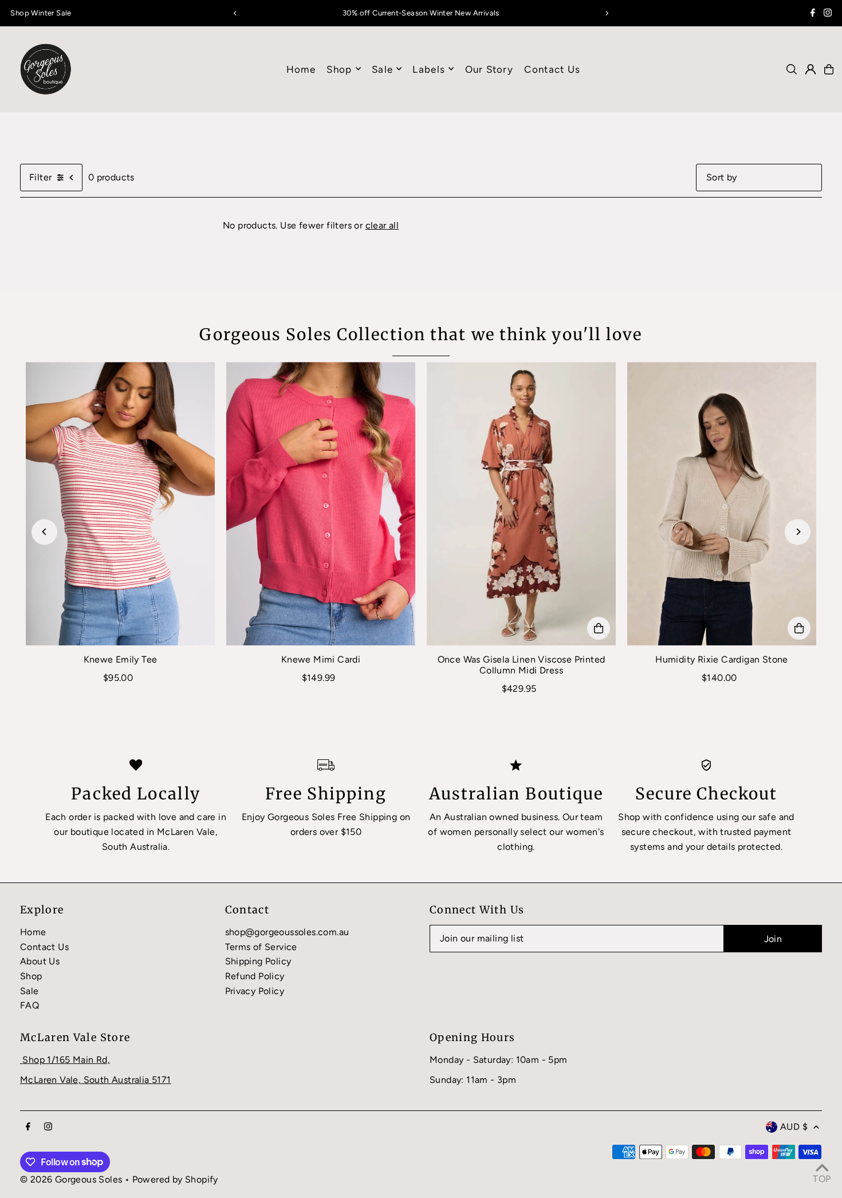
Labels (428, 68)
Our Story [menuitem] (489, 68)
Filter (40, 177)
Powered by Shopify (175, 1179)
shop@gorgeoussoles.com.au (287, 932)
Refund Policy (255, 976)
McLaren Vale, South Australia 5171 (95, 1079)
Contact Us (44, 946)
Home (33, 932)
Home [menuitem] (301, 68)
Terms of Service (261, 946)
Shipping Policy (258, 961)
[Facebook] (812, 14)
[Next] (606, 13)
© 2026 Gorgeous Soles (71, 1179)
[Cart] (828, 69)
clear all (382, 225)
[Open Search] (791, 69)
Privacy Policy (255, 991)
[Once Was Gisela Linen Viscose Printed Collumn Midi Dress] (521, 503)
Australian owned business (501, 816)
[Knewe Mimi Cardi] (320, 503)
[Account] (810, 69)
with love (157, 816)
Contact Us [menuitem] (552, 68)
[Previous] (235, 13)
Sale (29, 991)
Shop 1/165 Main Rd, (66, 1059)
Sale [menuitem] (382, 68)
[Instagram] (828, 14)
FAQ (29, 1005)
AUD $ (794, 1126)
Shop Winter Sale (40, 13)
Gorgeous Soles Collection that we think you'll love (420, 334)
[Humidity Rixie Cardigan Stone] (721, 503)
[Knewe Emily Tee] (120, 503)
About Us (40, 961)
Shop (339, 68)
